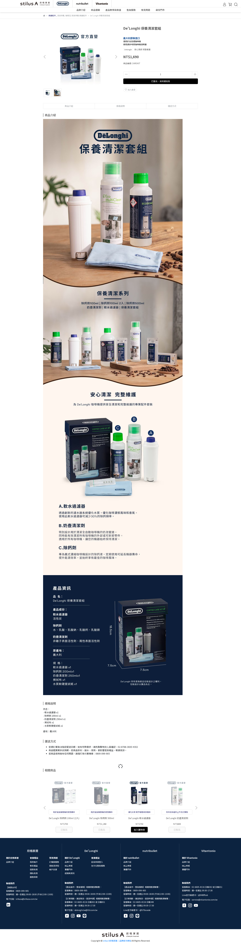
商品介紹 (69, 106)
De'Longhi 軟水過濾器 (139, 818)
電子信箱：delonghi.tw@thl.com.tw (81, 910)
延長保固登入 (97, 862)
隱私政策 (34, 873)
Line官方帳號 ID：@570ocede (136, 910)
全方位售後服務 (98, 865)
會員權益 (34, 865)
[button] (116, 56)
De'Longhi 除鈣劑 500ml (101, 818)
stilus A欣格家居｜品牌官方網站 (117, 940)
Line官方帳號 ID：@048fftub (195, 895)
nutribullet (149, 851)
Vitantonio (208, 851)
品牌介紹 (10, 862)
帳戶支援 (53, 869)
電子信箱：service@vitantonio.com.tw (199, 899)
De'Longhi (91, 851)
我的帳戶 (34, 862)
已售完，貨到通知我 (160, 81)
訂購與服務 (54, 862)
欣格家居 (32, 851)
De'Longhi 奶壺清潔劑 (177, 818)
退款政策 (34, 869)
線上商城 (69, 865)
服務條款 (34, 877)
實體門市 (69, 869)
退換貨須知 (54, 865)
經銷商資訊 (69, 873)
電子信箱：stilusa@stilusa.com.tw (21, 899)
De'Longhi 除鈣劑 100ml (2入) (64, 818)
